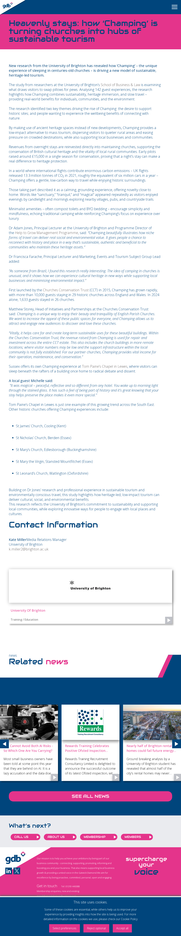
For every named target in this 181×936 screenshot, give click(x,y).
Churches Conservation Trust (66, 290)
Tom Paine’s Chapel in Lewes (104, 366)
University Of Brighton (28, 610)
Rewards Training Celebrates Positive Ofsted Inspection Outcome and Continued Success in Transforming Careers (48, 748)
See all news (90, 796)
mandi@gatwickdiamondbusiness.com (56, 895)
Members (133, 837)
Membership (95, 837)
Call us (21, 837)
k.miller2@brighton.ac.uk (28, 549)
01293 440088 (72, 886)
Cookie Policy (129, 919)
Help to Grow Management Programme (46, 232)
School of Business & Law (120, 84)
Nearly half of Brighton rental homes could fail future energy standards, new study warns (108, 748)
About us (56, 837)
